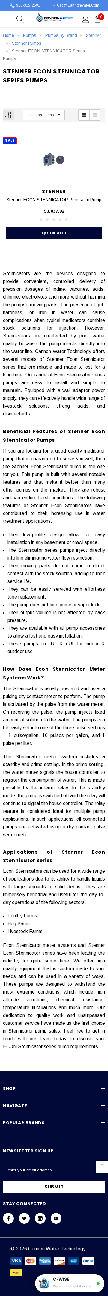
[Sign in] (85, 19)
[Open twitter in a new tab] (24, 1218)
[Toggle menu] (7, 19)
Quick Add (54, 233)
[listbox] (44, 115)
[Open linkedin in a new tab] (40, 1218)
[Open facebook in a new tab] (8, 1218)
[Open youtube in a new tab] (56, 1218)
